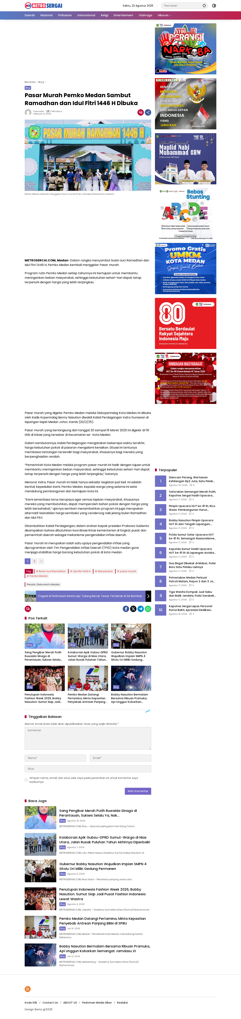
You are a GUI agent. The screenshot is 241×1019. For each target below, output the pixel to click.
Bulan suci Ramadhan (52, 571)
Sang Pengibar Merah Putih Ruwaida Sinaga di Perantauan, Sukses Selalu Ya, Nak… (43, 656)
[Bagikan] (148, 112)
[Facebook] (126, 609)
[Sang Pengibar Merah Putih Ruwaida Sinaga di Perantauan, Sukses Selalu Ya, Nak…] (45, 636)
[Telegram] (140, 609)
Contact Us (50, 1002)
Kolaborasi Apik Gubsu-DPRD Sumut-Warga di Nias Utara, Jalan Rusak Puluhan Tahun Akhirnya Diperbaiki (88, 656)
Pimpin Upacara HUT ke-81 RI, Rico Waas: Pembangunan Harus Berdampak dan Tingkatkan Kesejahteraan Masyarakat (192, 508)
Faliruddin (38, 111)
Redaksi (122, 1002)
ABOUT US (70, 1002)
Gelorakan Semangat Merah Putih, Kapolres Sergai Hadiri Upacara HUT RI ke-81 (192, 493)
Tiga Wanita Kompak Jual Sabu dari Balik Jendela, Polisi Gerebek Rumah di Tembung (191, 594)
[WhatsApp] (148, 609)
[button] (204, 5)
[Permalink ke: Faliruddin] (29, 112)
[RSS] (28, 989)
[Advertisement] (88, 51)
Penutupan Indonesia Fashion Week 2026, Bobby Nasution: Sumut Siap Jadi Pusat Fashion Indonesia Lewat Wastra (43, 698)
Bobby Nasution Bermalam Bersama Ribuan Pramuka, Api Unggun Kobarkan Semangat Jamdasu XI (129, 698)
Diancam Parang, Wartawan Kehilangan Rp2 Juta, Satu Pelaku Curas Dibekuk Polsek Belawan (192, 479)
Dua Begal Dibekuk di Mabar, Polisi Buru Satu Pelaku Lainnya (192, 565)
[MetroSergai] (43, 5)
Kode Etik (31, 1002)
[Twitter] (133, 609)
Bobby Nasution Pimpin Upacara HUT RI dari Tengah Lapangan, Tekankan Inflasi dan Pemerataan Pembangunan (192, 522)
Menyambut (105, 571)
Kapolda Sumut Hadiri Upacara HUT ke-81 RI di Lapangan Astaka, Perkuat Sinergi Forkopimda (192, 551)
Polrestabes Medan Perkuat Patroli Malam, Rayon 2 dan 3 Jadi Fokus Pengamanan (192, 579)
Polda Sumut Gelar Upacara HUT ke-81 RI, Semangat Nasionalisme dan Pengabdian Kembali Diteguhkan (191, 536)
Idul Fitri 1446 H (81, 571)
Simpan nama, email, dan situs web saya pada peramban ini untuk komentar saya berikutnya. (84, 780)
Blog (28, 87)
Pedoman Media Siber (97, 1002)
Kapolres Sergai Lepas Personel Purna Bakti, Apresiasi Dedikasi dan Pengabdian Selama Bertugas (192, 608)
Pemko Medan (39, 576)
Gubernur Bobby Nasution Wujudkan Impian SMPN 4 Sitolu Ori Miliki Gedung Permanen (129, 656)
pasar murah (128, 571)
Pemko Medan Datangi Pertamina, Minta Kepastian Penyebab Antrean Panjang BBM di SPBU (86, 698)
